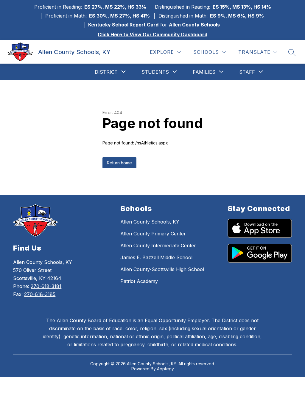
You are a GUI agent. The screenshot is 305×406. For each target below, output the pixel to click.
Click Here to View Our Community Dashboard (152, 34)
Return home (119, 162)
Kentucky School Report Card (123, 25)
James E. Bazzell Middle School (156, 257)
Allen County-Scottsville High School (162, 269)
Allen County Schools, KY (149, 222)
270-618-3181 (46, 286)
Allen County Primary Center (153, 234)
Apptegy (165, 368)
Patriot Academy (139, 281)
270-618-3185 (39, 294)
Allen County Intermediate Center (158, 245)
